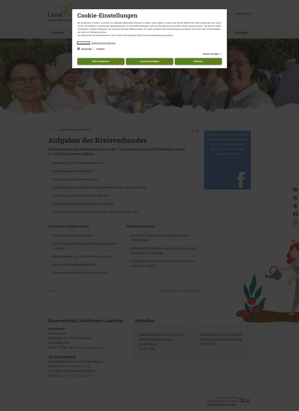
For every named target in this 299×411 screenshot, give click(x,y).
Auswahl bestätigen (149, 61)
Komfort (100, 49)
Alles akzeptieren (100, 61)
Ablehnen (198, 61)
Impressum (83, 43)
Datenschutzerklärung (103, 43)
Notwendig (86, 49)
